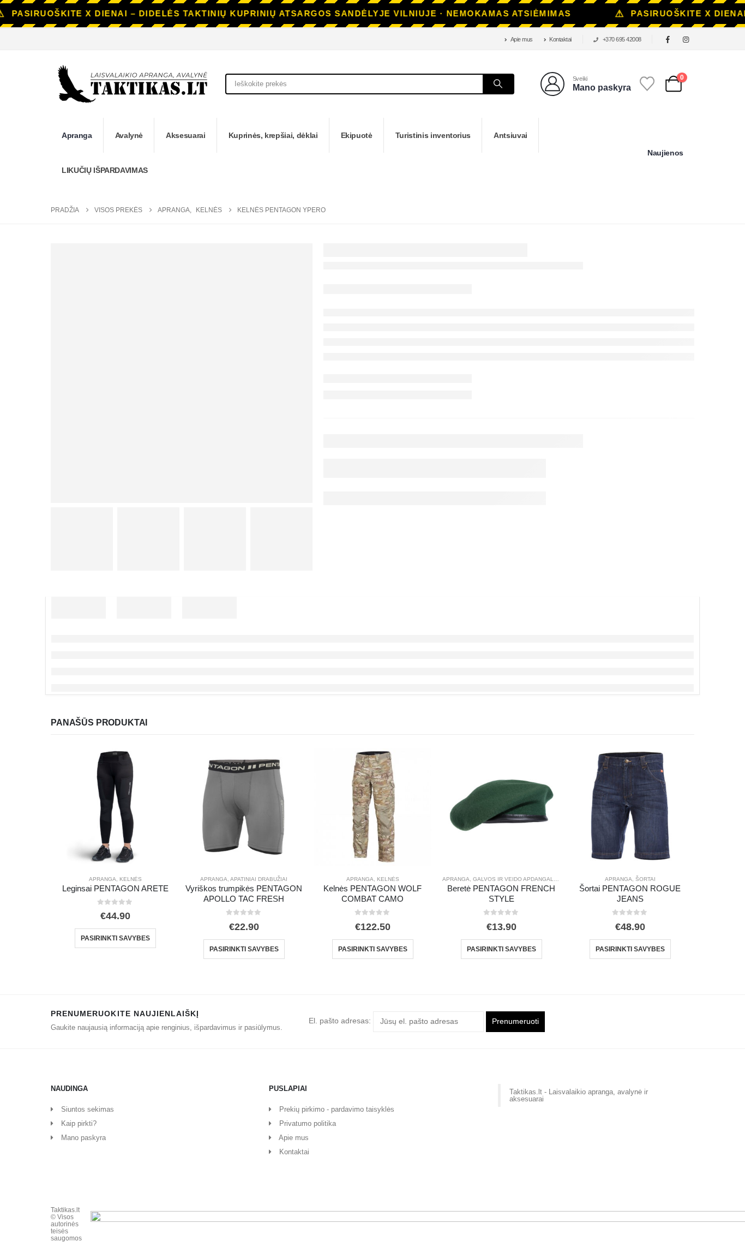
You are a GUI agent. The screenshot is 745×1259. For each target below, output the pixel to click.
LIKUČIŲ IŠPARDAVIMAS (105, 170)
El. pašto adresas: (341, 1021)
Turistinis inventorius (433, 135)
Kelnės (130, 879)
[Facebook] (668, 39)
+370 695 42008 (622, 39)
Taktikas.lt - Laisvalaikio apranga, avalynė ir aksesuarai (578, 1095)
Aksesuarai (186, 135)
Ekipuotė (356, 135)
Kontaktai (560, 39)
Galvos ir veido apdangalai (516, 879)
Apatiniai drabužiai (258, 879)
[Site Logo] (132, 84)
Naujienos (665, 152)
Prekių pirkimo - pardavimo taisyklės (336, 1109)
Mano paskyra (83, 1138)
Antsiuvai (510, 135)
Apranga (77, 135)
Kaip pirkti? (79, 1123)
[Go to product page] (115, 807)
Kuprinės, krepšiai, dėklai (273, 135)
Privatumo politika (307, 1123)
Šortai (645, 879)
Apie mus (521, 39)
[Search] (498, 84)
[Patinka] (647, 83)
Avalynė (129, 135)
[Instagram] (686, 39)
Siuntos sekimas (87, 1109)
